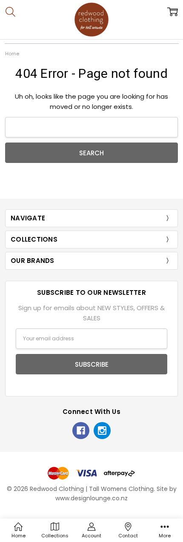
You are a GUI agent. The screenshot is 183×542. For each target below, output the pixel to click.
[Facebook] (80, 430)
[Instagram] (102, 430)
